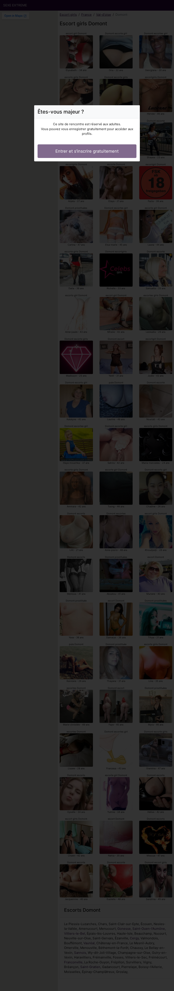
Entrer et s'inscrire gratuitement (87, 151)
